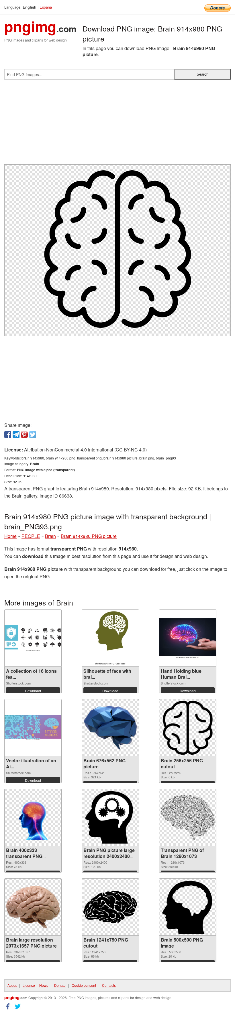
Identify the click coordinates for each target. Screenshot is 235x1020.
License (29, 985)
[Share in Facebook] (7, 434)
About (12, 985)
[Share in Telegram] (16, 434)
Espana (46, 7)
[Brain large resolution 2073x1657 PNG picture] (33, 907)
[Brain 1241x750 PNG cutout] (110, 907)
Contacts (109, 985)
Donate (60, 985)
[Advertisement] (117, 124)
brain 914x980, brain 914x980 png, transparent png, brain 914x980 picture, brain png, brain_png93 (98, 457)
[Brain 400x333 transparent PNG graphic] (33, 817)
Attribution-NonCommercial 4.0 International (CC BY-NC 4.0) (85, 449)
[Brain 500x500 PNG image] (188, 907)
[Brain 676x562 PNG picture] (110, 727)
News (43, 985)
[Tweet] (32, 434)
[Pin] (24, 434)
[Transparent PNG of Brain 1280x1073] (188, 817)
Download (33, 690)
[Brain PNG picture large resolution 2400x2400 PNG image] (110, 817)
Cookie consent (84, 985)
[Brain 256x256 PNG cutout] (188, 728)
